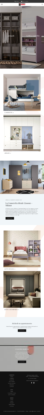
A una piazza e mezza (12, 393)
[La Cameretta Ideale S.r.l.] (22, 4)
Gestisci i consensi (36, 411)
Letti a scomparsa (11, 394)
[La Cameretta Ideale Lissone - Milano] (22, 177)
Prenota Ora (22, 330)
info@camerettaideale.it (33, 380)
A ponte (11, 376)
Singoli (11, 391)
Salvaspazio (12, 384)
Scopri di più (9, 218)
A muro (11, 399)
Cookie (30, 411)
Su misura (12, 386)
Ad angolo (12, 402)
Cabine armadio (12, 404)
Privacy (27, 411)
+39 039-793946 (33, 378)
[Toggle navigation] (1, 4)
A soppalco (12, 378)
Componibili (11, 379)
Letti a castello (12, 381)
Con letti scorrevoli (11, 383)
